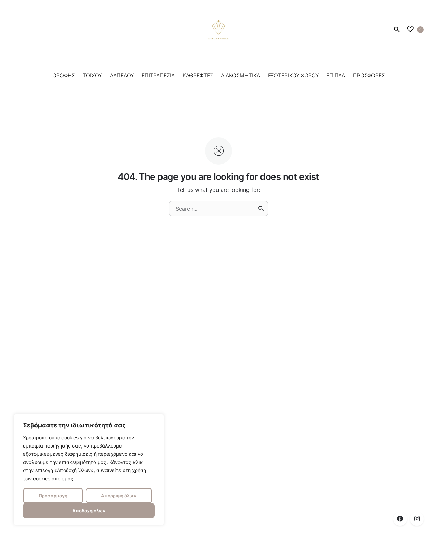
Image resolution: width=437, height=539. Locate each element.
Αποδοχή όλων (88, 510)
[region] (89, 469)
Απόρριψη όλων (118, 495)
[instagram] (417, 519)
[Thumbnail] (218, 29)
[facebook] (400, 519)
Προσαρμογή (53, 495)
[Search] (261, 208)
